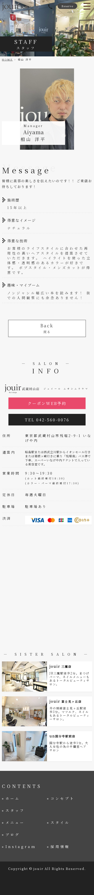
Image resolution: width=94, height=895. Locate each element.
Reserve (67, 6)
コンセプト (63, 798)
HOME (7, 59)
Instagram (21, 846)
